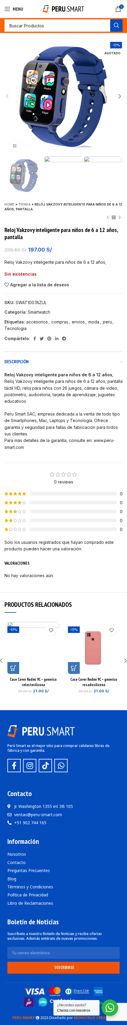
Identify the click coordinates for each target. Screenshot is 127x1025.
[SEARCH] (116, 25)
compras (59, 321)
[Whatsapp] (61, 765)
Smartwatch (39, 312)
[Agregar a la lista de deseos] (51, 630)
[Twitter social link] (41, 338)
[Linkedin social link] (56, 338)
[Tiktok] (45, 765)
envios (78, 321)
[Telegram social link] (64, 338)
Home (9, 204)
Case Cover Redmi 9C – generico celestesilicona (33, 682)
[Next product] (120, 217)
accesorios (37, 321)
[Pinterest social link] (49, 338)
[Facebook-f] (14, 765)
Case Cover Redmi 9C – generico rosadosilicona (93, 682)
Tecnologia (15, 328)
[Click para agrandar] (15, 146)
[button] (13, 668)
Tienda (24, 204)
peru (107, 321)
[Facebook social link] (35, 338)
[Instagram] (29, 765)
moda (93, 321)
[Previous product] (108, 217)
